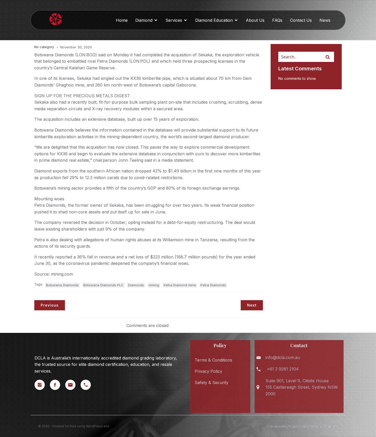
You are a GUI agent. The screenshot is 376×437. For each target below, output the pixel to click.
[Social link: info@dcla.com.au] (73, 385)
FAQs (277, 20)
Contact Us (301, 20)
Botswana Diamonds (62, 285)
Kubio (114, 426)
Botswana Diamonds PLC (103, 285)
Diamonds (136, 285)
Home (122, 20)
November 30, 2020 (76, 47)
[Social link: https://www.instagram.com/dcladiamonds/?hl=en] (42, 385)
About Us (255, 20)
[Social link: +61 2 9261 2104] (88, 385)
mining (154, 285)
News (324, 20)
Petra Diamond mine (180, 285)
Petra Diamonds (213, 285)
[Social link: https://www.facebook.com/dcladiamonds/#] (57, 385)
